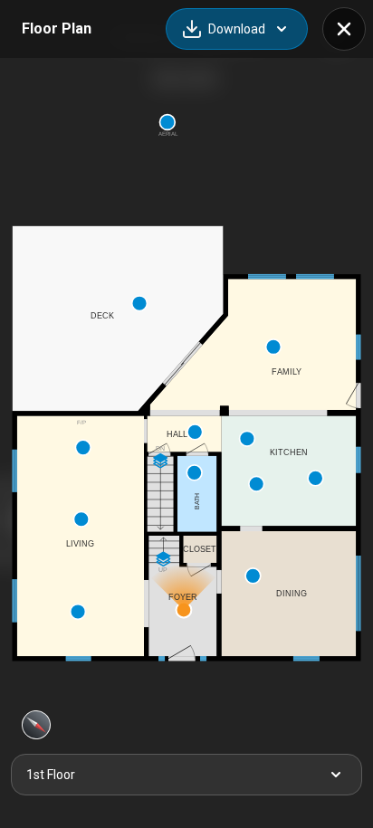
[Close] (344, 29)
